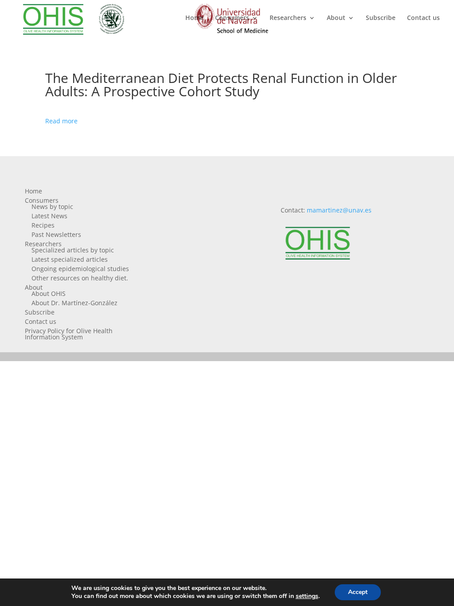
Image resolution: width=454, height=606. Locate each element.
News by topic (52, 206)
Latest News (49, 216)
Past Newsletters (56, 234)
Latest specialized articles (69, 259)
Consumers (232, 18)
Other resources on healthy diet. (79, 278)
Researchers (288, 18)
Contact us (423, 18)
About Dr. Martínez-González (74, 303)
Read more (61, 121)
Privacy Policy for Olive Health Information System (69, 334)
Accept (358, 592)
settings (307, 596)
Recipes (43, 225)
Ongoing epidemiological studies (80, 268)
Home (194, 18)
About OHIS (48, 293)
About (336, 18)
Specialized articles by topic (72, 250)
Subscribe (380, 18)
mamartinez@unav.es (339, 210)
